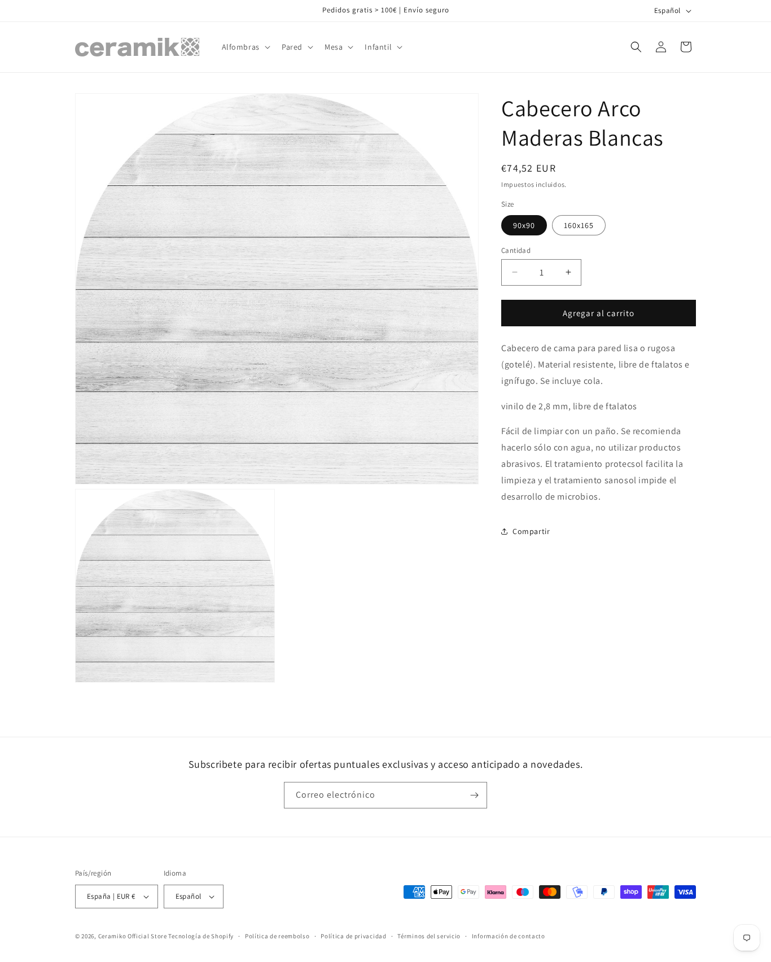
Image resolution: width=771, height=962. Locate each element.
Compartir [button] (531, 531)
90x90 (524, 225)
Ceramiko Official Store (132, 936)
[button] (245, 47)
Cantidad (516, 250)
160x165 (579, 225)
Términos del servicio (429, 935)
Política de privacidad (353, 935)
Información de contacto (508, 935)
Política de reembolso (277, 935)
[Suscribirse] (474, 795)
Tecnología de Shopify (201, 936)
